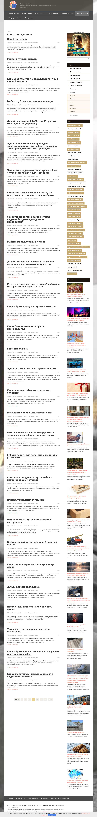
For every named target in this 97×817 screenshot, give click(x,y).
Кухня (71, 102)
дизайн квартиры (74, 145)
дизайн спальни (73, 156)
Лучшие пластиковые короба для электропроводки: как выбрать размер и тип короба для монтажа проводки (32, 146)
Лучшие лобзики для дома (23, 586)
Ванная (72, 105)
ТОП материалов (53, 13)
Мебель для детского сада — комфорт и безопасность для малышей (76, 345)
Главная (11, 798)
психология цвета (74, 209)
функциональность (74, 250)
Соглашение (44, 798)
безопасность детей (74, 125)
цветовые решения (74, 263)
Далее (50, 699)
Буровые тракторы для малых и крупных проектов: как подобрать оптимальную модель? (78, 548)
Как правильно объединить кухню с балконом (29, 391)
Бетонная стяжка (17, 348)
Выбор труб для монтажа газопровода (30, 101)
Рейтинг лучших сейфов (22, 58)
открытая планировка (75, 189)
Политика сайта (33, 798)
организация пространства (77, 186)
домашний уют (73, 159)
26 (45, 699)
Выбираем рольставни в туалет (26, 241)
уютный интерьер (74, 243)
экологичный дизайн (75, 270)
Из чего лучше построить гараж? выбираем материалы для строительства (33, 285)
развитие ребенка (74, 213)
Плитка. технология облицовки (26, 499)
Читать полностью (12, 52)
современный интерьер (76, 230)
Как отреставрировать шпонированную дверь (31, 565)
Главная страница (14, 13)
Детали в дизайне (40, 13)
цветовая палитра (74, 260)
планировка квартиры (75, 196)
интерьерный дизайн (75, 172)
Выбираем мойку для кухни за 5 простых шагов (32, 543)
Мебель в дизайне (27, 13)
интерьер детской (74, 166)
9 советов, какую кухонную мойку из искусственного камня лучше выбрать (30, 194)
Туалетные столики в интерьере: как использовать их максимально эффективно (78, 600)
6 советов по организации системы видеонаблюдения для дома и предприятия (28, 219)
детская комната (73, 135)
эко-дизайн (71, 267)
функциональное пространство (78, 247)
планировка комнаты (75, 199)
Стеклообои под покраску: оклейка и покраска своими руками (29, 478)
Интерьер (11, 18)
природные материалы (75, 203)
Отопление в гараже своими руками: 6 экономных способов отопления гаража (31, 434)
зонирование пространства (77, 162)
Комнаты (19, 18)
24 (37, 699)
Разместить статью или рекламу (60, 798)
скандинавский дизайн (75, 220)
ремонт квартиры (74, 216)
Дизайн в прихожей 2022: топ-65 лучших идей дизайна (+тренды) (31, 122)
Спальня (72, 98)
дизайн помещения (74, 152)
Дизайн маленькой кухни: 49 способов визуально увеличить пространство (30, 263)
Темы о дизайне (25, 4)
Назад (17, 699)
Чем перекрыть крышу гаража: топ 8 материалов (29, 521)
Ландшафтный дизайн (67, 13)
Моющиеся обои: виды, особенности (29, 412)
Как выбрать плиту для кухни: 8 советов (31, 306)
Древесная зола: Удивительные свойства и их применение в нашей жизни (77, 472)
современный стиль (74, 233)
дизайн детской (73, 139)
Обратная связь (20, 798)
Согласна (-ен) (52, 815)
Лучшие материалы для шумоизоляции (31, 368)
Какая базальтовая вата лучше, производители (26, 327)
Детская (72, 111)
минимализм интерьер (75, 179)
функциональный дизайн (76, 253)
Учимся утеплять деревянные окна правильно (28, 630)
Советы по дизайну (82, 13)
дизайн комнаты (73, 149)
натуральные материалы (76, 182)
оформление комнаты (75, 193)
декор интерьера (73, 132)
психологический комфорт (77, 206)
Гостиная (72, 95)
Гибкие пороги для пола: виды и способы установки (32, 456)
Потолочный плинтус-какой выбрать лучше (29, 608)
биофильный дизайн (75, 129)
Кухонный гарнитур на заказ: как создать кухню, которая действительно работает (78, 419)
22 (29, 699)
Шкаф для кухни (17, 39)
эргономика (72, 273)
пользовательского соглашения (48, 811)
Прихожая (73, 108)
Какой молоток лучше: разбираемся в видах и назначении (30, 675)
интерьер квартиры (74, 169)
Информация (29, 18)
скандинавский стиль (75, 223)
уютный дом (72, 240)
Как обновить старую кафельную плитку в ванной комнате (32, 80)
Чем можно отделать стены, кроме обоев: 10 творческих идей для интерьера (32, 171)
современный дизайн (75, 226)
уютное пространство (75, 236)
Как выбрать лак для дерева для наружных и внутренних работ (33, 652)
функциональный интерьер (77, 257)
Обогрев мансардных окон (75, 732)
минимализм (72, 176)
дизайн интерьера (74, 142)
